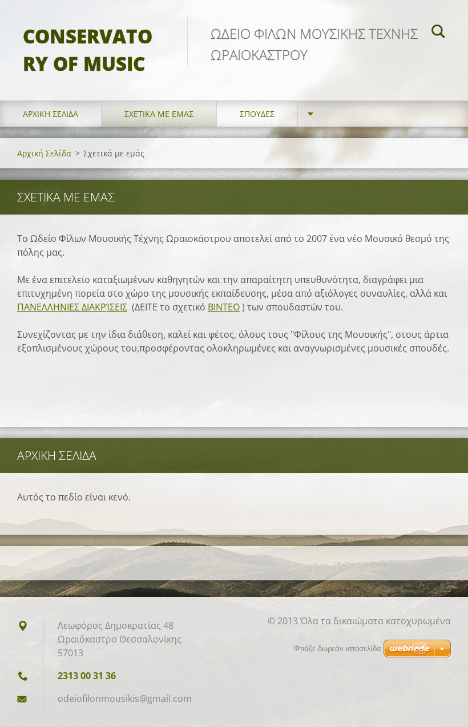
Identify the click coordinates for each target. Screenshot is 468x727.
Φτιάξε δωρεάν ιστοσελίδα (337, 648)
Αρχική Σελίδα (50, 113)
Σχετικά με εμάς (158, 113)
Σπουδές (257, 113)
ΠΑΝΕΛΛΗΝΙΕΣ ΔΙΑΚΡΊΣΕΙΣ (72, 307)
